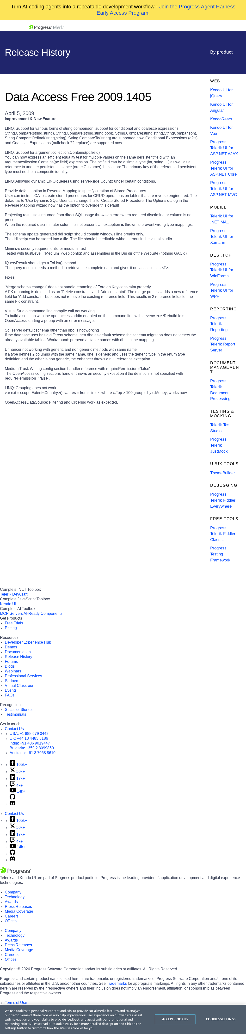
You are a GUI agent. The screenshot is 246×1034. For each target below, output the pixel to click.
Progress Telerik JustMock (219, 445)
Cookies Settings (220, 1019)
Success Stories (18, 710)
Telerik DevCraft (13, 594)
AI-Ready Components (43, 613)
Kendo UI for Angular (221, 107)
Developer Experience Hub (28, 642)
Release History (18, 657)
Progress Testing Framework (220, 554)
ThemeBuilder (222, 473)
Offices (11, 921)
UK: (29, 738)
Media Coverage (19, 911)
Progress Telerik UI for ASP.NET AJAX (224, 148)
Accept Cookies (175, 1019)
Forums (11, 661)
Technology (15, 897)
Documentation (18, 652)
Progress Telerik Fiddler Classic (222, 534)
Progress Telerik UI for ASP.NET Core (223, 168)
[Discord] (12, 804)
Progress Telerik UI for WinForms (221, 270)
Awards (11, 902)
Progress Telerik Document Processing (220, 390)
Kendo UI (8, 604)
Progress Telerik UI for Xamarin (221, 236)
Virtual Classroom (20, 685)
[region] (123, 1019)
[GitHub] (12, 798)
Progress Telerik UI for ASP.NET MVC (223, 188)
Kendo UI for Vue (221, 130)
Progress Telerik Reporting (219, 324)
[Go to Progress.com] (15, 873)
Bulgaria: (32, 748)
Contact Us (14, 729)
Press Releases (18, 907)
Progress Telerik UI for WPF (221, 290)
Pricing (11, 628)
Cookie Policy (63, 1024)
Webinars (13, 671)
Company (13, 892)
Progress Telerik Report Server (222, 344)
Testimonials (15, 714)
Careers (11, 916)
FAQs (9, 695)
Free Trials (14, 623)
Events (11, 690)
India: (30, 743)
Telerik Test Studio (220, 428)
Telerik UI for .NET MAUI (221, 219)
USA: (29, 734)
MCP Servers (11, 613)
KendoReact (221, 119)
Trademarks (117, 983)
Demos (11, 647)
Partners (12, 681)
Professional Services (23, 676)
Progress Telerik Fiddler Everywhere (222, 500)
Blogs (10, 666)
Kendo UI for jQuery (221, 93)
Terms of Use (16, 1003)
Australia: (32, 753)
